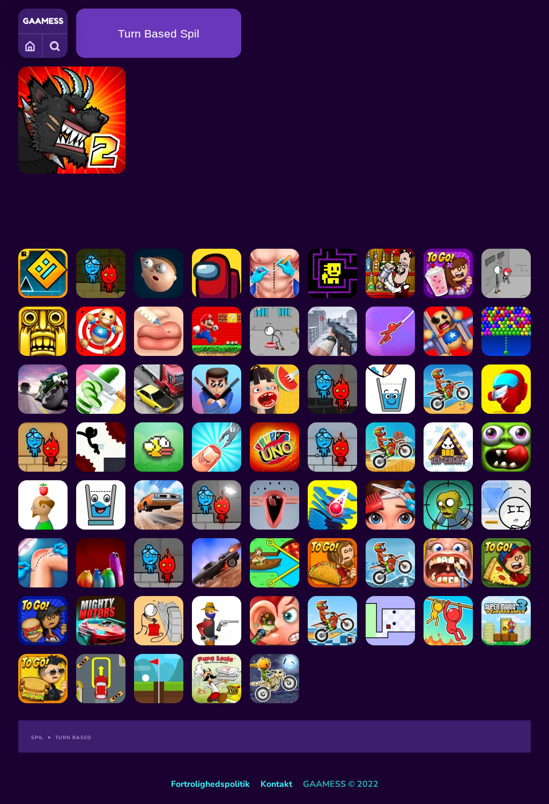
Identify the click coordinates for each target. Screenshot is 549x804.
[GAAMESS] (43, 21)
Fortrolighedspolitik (210, 784)
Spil (37, 737)
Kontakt (276, 784)
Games (30, 45)
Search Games (55, 45)
